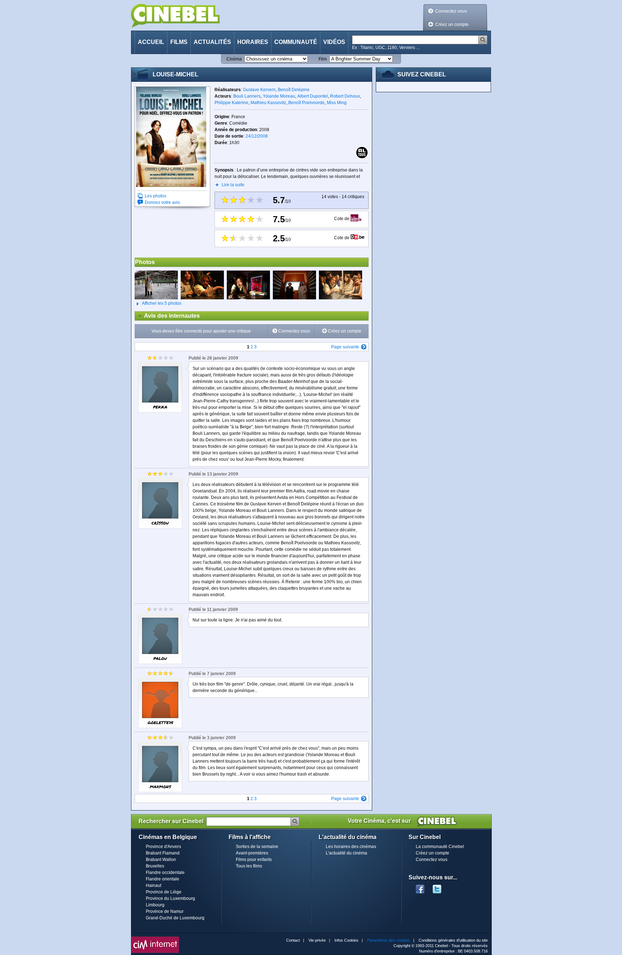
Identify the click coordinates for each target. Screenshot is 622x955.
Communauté (295, 42)
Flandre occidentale (165, 872)
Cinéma (234, 59)
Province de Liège (163, 891)
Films (179, 42)
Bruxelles (155, 866)
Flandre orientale (162, 879)
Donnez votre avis (162, 202)
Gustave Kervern (259, 89)
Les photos (155, 195)
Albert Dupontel (312, 96)
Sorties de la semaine (257, 846)
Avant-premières (252, 853)
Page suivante (345, 346)
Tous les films (249, 866)
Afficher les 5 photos (158, 303)
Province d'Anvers (163, 846)
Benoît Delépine (294, 89)
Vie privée (317, 940)
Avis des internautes (167, 316)
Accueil (151, 42)
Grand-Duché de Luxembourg (175, 917)
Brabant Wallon (161, 859)
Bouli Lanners (247, 96)
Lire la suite (233, 184)
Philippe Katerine (231, 102)
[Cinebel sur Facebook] (420, 886)
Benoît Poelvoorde (306, 102)
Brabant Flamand (163, 853)
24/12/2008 (256, 136)
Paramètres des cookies (388, 940)
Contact (293, 940)
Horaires (252, 42)
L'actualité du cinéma (346, 853)
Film (323, 59)
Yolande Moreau (279, 96)
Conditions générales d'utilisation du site (453, 940)
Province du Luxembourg (170, 898)
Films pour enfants (254, 859)
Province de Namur (165, 911)
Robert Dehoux (345, 96)
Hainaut (153, 885)
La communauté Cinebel (440, 846)
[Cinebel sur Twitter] (441, 886)
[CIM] (155, 938)
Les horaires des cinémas (351, 846)
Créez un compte (452, 24)
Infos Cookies (346, 940)
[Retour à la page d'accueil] (175, 16)
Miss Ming (337, 102)
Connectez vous (451, 11)
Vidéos (334, 42)
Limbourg (155, 904)
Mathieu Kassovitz (268, 102)
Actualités (212, 42)
